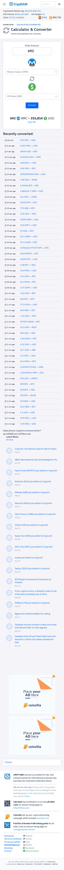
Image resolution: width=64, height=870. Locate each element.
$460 (44, 17)
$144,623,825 (22, 14)
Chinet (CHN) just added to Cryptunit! (31, 525)
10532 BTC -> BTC (28, 203)
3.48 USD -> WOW (28, 180)
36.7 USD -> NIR (27, 350)
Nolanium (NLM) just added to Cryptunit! (33, 482)
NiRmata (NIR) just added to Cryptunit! (32, 493)
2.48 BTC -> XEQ (27, 265)
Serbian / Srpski (51, 864)
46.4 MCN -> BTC (28, 282)
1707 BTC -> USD (28, 418)
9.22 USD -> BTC (28, 293)
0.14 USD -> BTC (28, 276)
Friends (28, 836)
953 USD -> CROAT (28, 379)
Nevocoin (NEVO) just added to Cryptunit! (33, 503)
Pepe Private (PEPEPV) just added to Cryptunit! (36, 471)
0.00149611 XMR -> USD (32, 373)
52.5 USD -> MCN (28, 327)
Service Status (32, 851)
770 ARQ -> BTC (27, 208)
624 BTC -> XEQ (27, 390)
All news (9, 440)
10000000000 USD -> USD (32, 174)
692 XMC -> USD (28, 140)
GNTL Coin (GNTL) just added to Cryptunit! (34, 547)
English (20, 864)
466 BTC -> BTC (27, 299)
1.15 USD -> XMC (28, 316)
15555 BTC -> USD (28, 259)
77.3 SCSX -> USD (28, 305)
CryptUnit (20, 4)
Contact (7, 851)
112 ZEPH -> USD (28, 225)
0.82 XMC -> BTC (28, 169)
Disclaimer (9, 836)
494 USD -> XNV (27, 333)
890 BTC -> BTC (27, 384)
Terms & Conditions (13, 839)
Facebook (29, 848)
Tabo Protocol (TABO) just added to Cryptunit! (35, 514)
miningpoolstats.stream (24, 830)
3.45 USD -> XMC (28, 214)
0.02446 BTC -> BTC (29, 186)
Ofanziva (51, 862)
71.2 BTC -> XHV (27, 356)
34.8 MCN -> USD (28, 271)
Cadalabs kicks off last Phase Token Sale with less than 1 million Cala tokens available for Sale (35, 639)
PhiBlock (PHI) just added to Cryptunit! (32, 603)
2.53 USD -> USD (28, 345)
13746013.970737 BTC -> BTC (34, 248)
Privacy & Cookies (12, 842)
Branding (8, 848)
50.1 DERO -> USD (28, 237)
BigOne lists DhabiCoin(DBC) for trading (32, 614)
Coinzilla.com (43, 818)
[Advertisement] (32, 662)
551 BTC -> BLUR (28, 396)
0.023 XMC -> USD (28, 146)
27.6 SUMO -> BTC (28, 242)
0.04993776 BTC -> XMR (31, 367)
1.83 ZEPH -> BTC (28, 339)
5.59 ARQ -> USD (28, 424)
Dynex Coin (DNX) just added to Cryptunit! (33, 536)
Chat (27, 842)
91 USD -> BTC (27, 231)
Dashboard (8, 24)
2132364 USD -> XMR (30, 157)
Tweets (8, 762)
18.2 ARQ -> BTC (27, 407)
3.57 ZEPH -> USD (28, 288)
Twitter (28, 839)
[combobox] (32, 72)
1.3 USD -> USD (27, 413)
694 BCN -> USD (27, 401)
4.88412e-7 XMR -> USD (31, 191)
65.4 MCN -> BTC (28, 361)
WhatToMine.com (21, 808)
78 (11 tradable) (16, 18)
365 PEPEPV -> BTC (29, 254)
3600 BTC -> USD (28, 163)
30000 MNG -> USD (29, 220)
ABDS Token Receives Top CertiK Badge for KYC (36, 460)
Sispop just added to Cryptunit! (29, 558)
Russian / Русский (34, 864)
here (32, 790)
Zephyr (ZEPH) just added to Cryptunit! (32, 569)
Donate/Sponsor (12, 845)
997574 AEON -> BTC (30, 322)
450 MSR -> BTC (27, 310)
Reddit (28, 845)
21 (43, 14)
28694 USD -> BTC (28, 152)
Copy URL (32, 122)
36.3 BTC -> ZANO (28, 197)
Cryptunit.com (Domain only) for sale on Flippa (35, 449)
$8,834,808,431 (33, 11)
